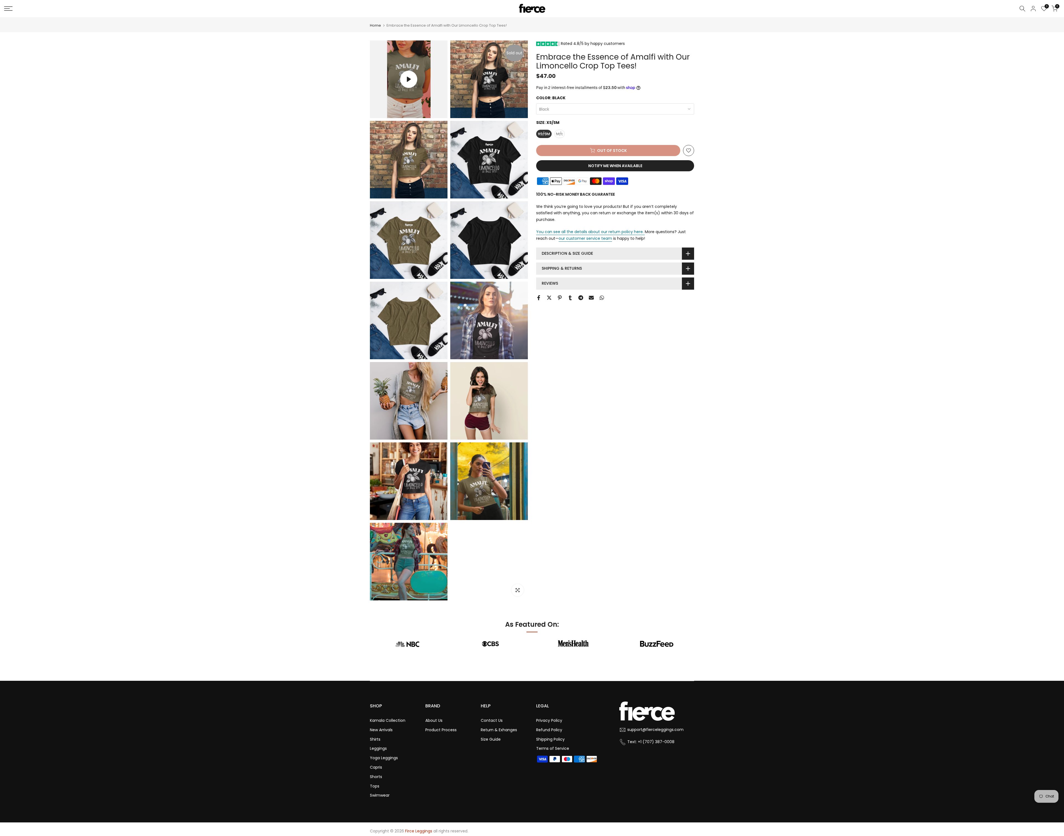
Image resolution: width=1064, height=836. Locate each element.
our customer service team (585, 238)
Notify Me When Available (615, 166)
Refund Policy (549, 730)
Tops (374, 786)
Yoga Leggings (384, 758)
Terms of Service (552, 748)
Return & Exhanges (499, 730)
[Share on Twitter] (549, 297)
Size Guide (491, 739)
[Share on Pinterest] (559, 297)
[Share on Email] (591, 297)
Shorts (376, 776)
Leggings (378, 748)
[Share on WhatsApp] (601, 297)
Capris (376, 767)
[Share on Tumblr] (570, 297)
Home (375, 25)
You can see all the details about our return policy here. (590, 232)
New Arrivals (381, 730)
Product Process (441, 730)
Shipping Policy (550, 739)
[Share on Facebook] (538, 297)
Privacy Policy (549, 720)
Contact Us (492, 720)
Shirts (375, 739)
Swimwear (380, 795)
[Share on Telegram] (580, 297)
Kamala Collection (387, 720)
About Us (434, 720)
